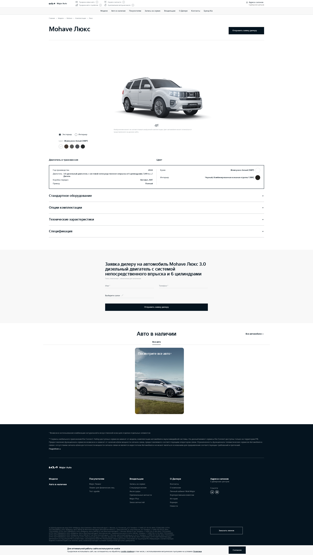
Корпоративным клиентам (182, 495)
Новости (174, 506)
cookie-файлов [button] (127, 551)
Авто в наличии (118, 11)
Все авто (156, 342)
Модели (104, 11)
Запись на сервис (153, 11)
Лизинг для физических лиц (101, 488)
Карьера (174, 502)
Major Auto (62, 3)
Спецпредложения (138, 488)
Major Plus (134, 499)
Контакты (195, 11)
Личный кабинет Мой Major (182, 491)
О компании (175, 488)
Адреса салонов (219, 479)
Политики (197, 551)
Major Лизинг (95, 484)
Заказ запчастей (137, 502)
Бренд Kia (208, 11)
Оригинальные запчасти (141, 495)
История (174, 499)
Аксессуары (135, 491)
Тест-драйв (94, 491)
